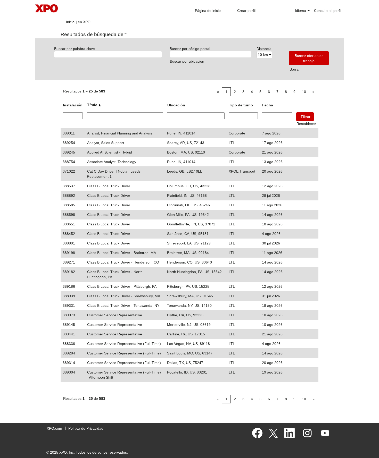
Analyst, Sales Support (105, 143)
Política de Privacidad (85, 428)
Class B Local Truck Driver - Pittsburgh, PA (121, 286)
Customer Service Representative (114, 315)
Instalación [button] (73, 105)
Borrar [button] (295, 69)
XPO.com (54, 428)
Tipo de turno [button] (241, 105)
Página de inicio (208, 11)
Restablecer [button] (306, 124)
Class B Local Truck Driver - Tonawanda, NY (123, 305)
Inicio (70, 22)
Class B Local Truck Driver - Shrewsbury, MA (123, 296)
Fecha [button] (267, 105)
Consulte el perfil (327, 11)
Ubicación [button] (176, 105)
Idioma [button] (301, 11)
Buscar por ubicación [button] (187, 61)
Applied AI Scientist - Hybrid (109, 152)
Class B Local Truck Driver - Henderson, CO (123, 262)
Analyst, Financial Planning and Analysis (119, 133)
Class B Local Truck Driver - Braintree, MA (121, 253)
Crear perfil (246, 11)
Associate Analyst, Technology (111, 162)
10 (304, 92)
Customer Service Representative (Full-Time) (124, 344)
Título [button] (92, 105)
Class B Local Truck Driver (108, 186)
